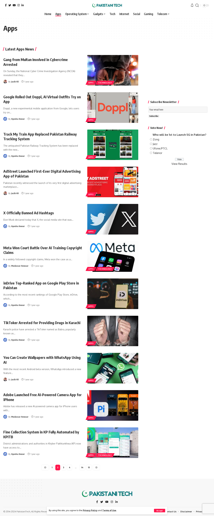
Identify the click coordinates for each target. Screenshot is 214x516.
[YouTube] (14, 5)
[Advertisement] (179, 70)
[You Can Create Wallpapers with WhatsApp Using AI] (112, 368)
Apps (91, 83)
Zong (156, 139)
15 (89, 467)
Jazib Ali (15, 81)
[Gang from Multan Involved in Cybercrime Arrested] (112, 70)
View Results (179, 163)
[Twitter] (10, 5)
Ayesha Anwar (18, 119)
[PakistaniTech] (107, 5)
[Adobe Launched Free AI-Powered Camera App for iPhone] (112, 405)
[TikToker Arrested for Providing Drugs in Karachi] (112, 331)
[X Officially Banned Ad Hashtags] (112, 219)
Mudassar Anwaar (19, 265)
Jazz (155, 144)
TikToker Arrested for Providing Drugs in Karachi (41, 322)
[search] (197, 5)
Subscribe (153, 116)
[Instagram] (19, 5)
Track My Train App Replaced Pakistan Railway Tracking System (40, 136)
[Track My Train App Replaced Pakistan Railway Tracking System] (112, 145)
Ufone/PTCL (160, 148)
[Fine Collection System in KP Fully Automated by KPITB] (112, 442)
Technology (105, 83)
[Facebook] (6, 5)
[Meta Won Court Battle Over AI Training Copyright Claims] (112, 256)
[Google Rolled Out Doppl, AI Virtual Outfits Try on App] (112, 107)
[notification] (192, 5)
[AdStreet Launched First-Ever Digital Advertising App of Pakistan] (112, 182)
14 (82, 467)
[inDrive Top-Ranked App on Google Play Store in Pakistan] (112, 293)
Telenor (157, 153)
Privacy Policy (90, 510)
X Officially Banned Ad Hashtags (28, 212)
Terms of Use (109, 510)
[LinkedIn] (23, 5)
